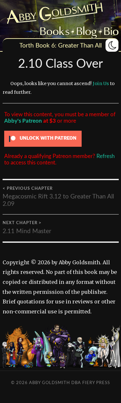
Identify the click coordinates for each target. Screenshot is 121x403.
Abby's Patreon (23, 121)
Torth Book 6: (37, 46)
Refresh (105, 156)
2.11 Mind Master (27, 227)
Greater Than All (80, 46)
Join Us (101, 83)
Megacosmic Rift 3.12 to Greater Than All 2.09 (58, 196)
